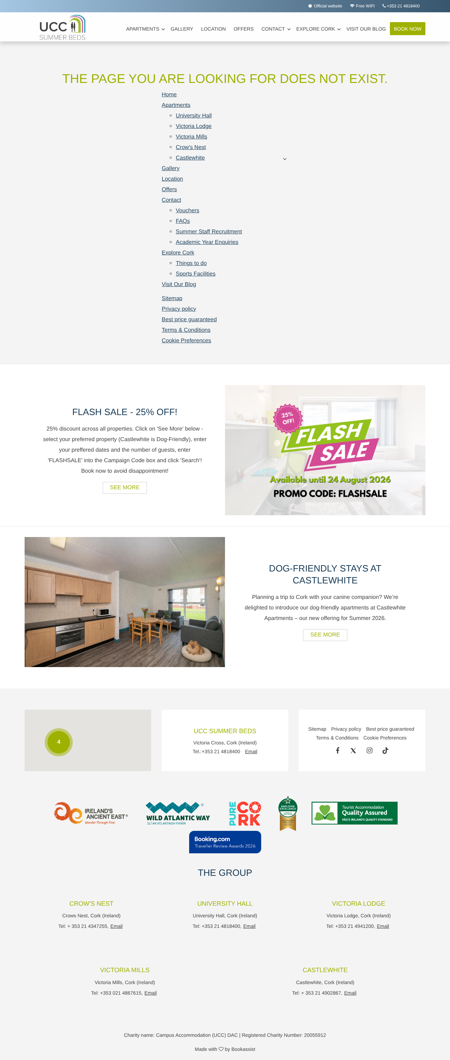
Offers (244, 29)
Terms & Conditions (186, 330)
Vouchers (187, 210)
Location (213, 29)
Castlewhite (190, 158)
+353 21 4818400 (403, 6)
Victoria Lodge (194, 126)
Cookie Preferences (186, 340)
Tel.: (216, 751)
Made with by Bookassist (225, 1049)
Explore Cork (315, 29)
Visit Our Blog (366, 29)
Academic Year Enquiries (207, 242)
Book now (408, 29)
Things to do (191, 263)
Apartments (142, 29)
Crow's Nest (191, 147)
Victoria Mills (191, 137)
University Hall (194, 115)
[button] (126, 712)
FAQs (183, 221)
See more (125, 487)
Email (251, 751)
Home (169, 94)
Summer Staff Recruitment (209, 231)
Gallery (182, 29)
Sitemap (172, 298)
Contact (273, 29)
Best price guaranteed (189, 319)
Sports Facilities (196, 274)
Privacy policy (179, 309)
